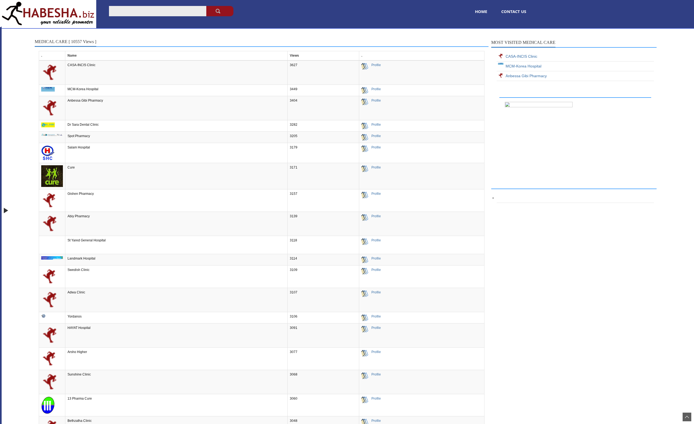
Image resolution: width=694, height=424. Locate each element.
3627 (293, 65)
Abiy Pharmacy (79, 216)
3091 (293, 328)
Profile (374, 65)
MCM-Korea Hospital (83, 89)
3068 (293, 374)
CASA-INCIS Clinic (81, 65)
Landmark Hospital (81, 258)
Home (481, 11)
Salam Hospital (79, 147)
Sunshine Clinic (79, 374)
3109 (293, 270)
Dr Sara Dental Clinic (83, 125)
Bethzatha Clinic (80, 421)
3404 (293, 100)
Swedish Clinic (78, 270)
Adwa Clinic (76, 292)
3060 (293, 398)
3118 (293, 240)
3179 (293, 147)
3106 (293, 316)
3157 (293, 194)
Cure (71, 167)
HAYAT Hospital (79, 328)
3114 (293, 258)
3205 (293, 136)
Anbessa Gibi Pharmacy (85, 100)
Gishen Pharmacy (81, 194)
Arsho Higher (77, 352)
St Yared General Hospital (87, 240)
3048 (293, 421)
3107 (293, 292)
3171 (293, 167)
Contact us (513, 11)
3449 (293, 89)
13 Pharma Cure (80, 398)
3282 (293, 125)
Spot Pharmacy (79, 136)
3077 (293, 352)
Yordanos (75, 316)
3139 (293, 216)
